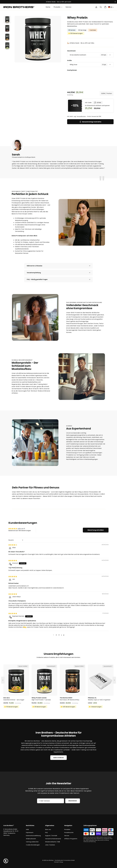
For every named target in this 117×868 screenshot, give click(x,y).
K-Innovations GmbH (10, 829)
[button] (61, 635)
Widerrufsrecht (31, 839)
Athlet (99, 103)
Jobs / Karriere (50, 845)
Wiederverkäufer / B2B (52, 842)
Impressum (29, 832)
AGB (27, 829)
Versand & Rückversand (53, 839)
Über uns (48, 829)
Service (68, 7)
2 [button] (56, 635)
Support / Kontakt (51, 835)
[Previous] (3, 680)
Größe (69, 60)
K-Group (60, 862)
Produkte (57, 7)
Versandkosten (81, 116)
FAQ (46, 832)
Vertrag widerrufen (32, 842)
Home (48, 7)
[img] (12, 545)
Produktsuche (68, 832)
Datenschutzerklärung (33, 835)
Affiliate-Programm (70, 839)
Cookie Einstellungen (33, 845)
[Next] (114, 680)
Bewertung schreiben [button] (96, 530)
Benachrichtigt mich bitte (91, 122)
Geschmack (71, 51)
